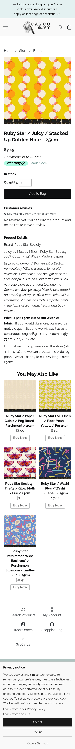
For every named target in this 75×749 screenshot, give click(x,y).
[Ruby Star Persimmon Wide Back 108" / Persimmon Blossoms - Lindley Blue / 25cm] (20, 531)
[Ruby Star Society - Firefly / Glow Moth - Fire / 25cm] (20, 463)
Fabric (37, 51)
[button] (37, 27)
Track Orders (23, 630)
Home (8, 51)
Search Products (23, 615)
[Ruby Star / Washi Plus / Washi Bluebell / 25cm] (55, 463)
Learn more (38, 163)
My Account (52, 615)
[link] (37, 742)
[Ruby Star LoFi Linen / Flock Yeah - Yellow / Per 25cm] (55, 396)
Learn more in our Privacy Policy (24, 709)
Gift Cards (23, 644)
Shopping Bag (51, 630)
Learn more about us (16, 714)
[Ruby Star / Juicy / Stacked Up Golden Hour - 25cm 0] (37, 90)
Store (23, 51)
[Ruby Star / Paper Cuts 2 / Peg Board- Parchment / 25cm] (20, 396)
